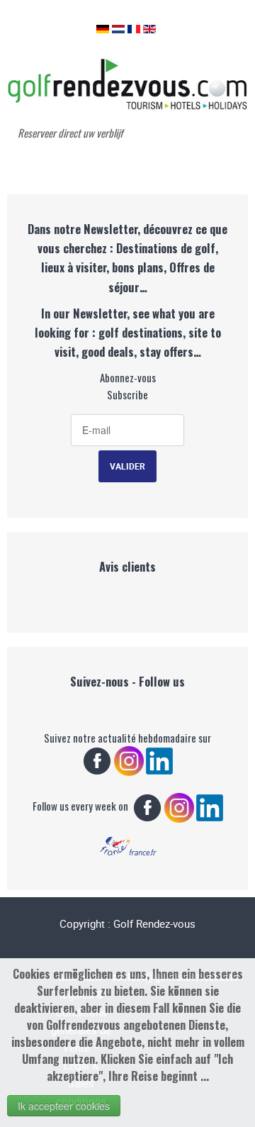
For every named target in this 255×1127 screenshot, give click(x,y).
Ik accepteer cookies (64, 1106)
